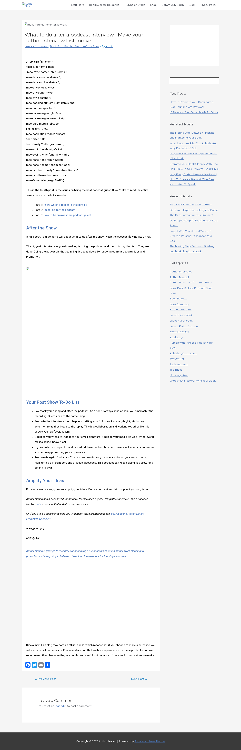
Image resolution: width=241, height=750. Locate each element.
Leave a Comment (36, 46)
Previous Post (45, 678)
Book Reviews (178, 298)
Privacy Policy (208, 4)
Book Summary (179, 304)
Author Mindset (179, 277)
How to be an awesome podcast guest (67, 215)
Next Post (139, 678)
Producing (176, 337)
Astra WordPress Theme (150, 741)
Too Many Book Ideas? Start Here (190, 204)
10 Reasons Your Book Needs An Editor (194, 112)
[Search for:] (194, 80)
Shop (153, 4)
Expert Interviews (180, 309)
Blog (192, 4)
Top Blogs (176, 369)
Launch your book (181, 315)
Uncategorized (179, 375)
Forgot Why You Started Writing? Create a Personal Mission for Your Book (191, 235)
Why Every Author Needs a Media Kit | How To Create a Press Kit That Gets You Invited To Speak (193, 179)
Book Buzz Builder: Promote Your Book (74, 46)
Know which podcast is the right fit (65, 204)
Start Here (77, 4)
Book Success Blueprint (104, 4)
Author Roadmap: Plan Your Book (191, 282)
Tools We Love (179, 364)
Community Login (173, 4)
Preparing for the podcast (59, 209)
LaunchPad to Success (184, 326)
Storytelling (177, 358)
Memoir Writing (179, 331)
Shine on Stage (136, 4)
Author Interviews (181, 271)
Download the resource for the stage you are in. (99, 556)
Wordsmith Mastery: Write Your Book (193, 380)
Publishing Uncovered (183, 353)
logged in (61, 705)
